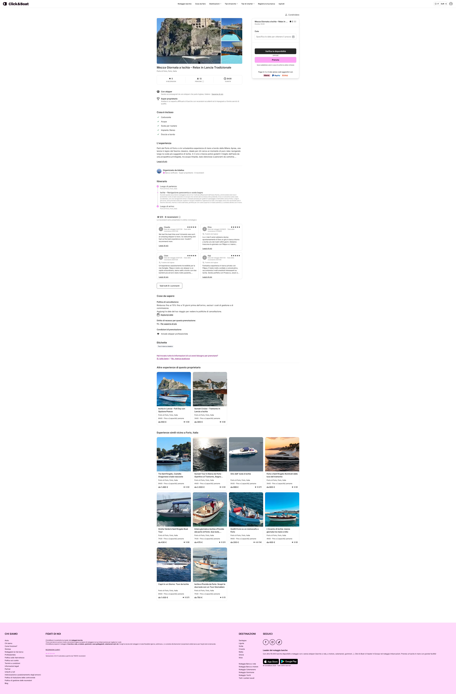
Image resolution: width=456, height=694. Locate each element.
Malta (241, 652)
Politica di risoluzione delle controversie (20, 678)
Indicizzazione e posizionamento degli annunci (23, 675)
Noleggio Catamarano (247, 669)
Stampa (8, 649)
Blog (6, 683)
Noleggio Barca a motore (248, 667)
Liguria (241, 643)
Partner (7, 669)
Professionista (10, 655)
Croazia (242, 649)
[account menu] (451, 4)
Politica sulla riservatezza (14, 658)
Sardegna (242, 640)
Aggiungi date (167, 315)
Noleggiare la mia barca (14, 652)
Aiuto (7, 640)
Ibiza (241, 658)
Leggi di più (162, 161)
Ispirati (281, 4)
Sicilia (241, 646)
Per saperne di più (169, 324)
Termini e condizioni (12, 663)
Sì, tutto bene (163, 358)
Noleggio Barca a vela (247, 664)
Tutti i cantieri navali (246, 678)
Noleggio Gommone (246, 672)
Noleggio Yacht (245, 675)
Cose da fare (200, 4)
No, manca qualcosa (180, 358)
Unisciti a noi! (10, 672)
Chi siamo (8, 643)
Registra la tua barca (266, 4)
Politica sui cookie (12, 660)
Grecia (241, 655)
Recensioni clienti (53, 650)
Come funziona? (11, 646)
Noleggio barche (184, 4)
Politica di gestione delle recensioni (18, 680)
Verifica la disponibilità (275, 51)
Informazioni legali (12, 666)
